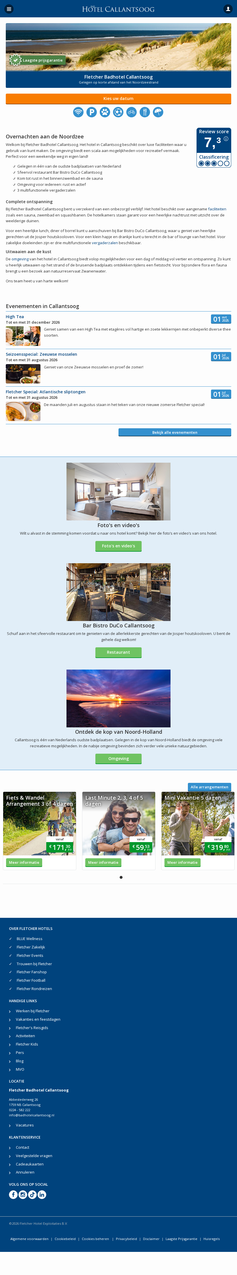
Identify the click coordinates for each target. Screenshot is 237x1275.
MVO (20, 1069)
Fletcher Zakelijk (31, 947)
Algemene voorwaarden (29, 1239)
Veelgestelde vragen (34, 1155)
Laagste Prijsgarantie (181, 1239)
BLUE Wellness (29, 938)
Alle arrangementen (209, 787)
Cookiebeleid (65, 1239)
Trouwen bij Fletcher (34, 963)
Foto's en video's (118, 545)
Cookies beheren (96, 1239)
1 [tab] (121, 877)
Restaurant (118, 652)
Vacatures (25, 1125)
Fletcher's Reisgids (32, 1027)
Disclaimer (151, 1239)
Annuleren (25, 1172)
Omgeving (118, 758)
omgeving (20, 259)
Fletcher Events (30, 955)
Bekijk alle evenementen (174, 432)
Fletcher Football (31, 980)
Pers (20, 1052)
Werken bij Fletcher (32, 1010)
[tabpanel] (39, 831)
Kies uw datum (118, 98)
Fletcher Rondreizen (34, 988)
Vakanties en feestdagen (38, 1019)
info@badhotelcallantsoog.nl (31, 1115)
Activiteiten (25, 1035)
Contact (22, 1147)
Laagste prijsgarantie (43, 60)
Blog (19, 1060)
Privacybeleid (126, 1239)
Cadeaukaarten (30, 1164)
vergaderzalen (105, 242)
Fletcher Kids (27, 1044)
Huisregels (211, 1239)
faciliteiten (217, 209)
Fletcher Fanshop (32, 971)
